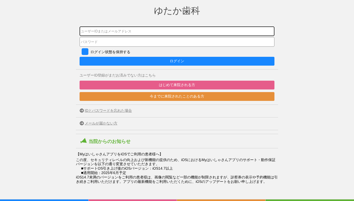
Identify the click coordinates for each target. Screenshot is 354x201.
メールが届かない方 (101, 123)
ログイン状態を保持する (110, 52)
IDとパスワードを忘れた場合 (108, 110)
